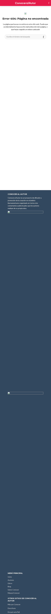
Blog (9, 586)
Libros (10, 583)
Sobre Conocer (13, 590)
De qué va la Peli (14, 612)
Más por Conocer (14, 604)
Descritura (12, 608)
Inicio (10, 577)
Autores (11, 580)
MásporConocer (14, 593)
